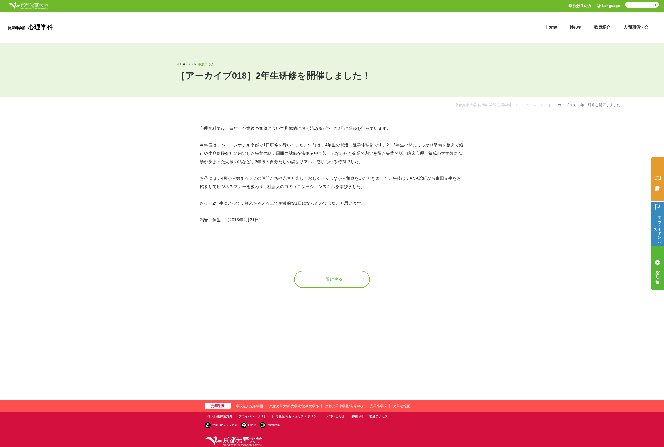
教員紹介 (602, 27)
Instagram (273, 424)
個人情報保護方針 (220, 416)
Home (551, 27)
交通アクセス (378, 416)
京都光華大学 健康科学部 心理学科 (483, 105)
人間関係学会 (636, 27)
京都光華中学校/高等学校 (344, 406)
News (575, 27)
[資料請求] (657, 179)
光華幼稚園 (401, 406)
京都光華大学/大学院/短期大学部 (294, 406)
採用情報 (357, 416)
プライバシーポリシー (254, 416)
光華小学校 (378, 406)
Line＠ (252, 424)
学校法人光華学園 (249, 406)
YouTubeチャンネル (225, 424)
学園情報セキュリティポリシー (298, 416)
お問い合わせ (335, 416)
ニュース (529, 105)
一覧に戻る (332, 279)
